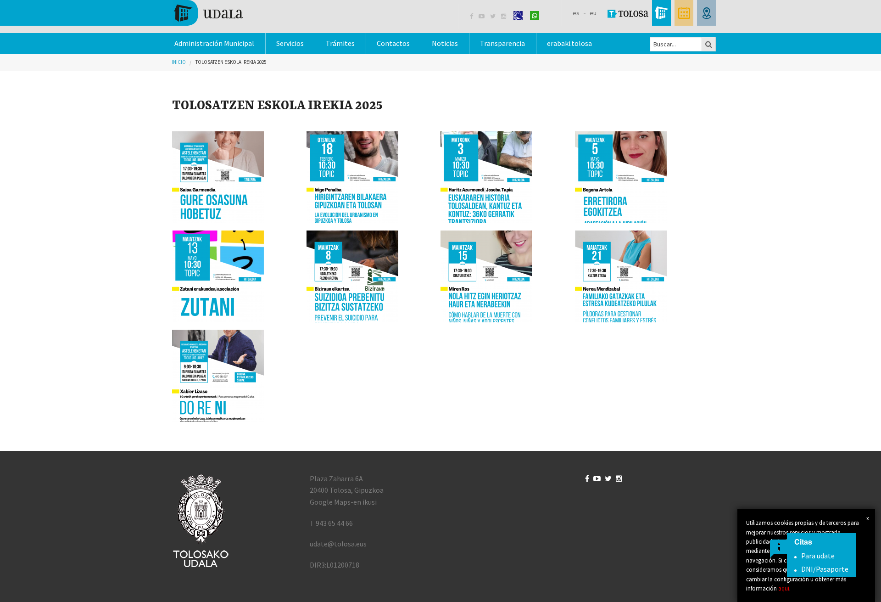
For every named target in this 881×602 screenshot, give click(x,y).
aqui (783, 588)
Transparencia (502, 43)
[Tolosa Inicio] (208, 12)
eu (593, 13)
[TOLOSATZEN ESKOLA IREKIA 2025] (235, 177)
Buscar (709, 44)
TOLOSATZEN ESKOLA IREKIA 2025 (230, 62)
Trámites (340, 43)
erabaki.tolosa (569, 43)
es (576, 13)
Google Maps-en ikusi (343, 501)
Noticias (445, 43)
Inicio (179, 62)
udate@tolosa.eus (338, 543)
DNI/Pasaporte (824, 569)
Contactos (393, 43)
